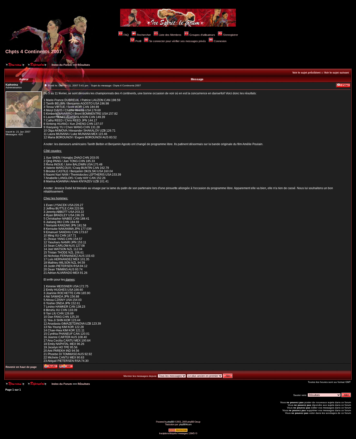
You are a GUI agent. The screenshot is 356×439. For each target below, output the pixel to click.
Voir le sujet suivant (336, 72)
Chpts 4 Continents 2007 (33, 51)
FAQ (126, 34)
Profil (138, 41)
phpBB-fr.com (185, 424)
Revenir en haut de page (21, 366)
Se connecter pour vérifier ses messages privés (177, 41)
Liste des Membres (170, 34)
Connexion (220, 41)
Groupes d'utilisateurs (202, 34)
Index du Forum (61, 64)
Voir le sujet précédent (306, 72)
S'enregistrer (230, 34)
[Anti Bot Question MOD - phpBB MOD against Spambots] (178, 431)
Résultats (84, 64)
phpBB (170, 421)
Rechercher (144, 34)
